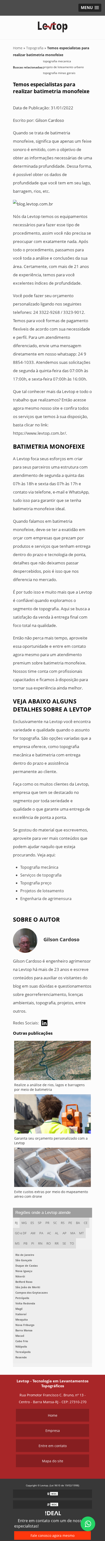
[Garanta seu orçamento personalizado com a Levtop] (52, 1115)
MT (81, 1233)
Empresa (52, 1430)
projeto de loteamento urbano (63, 67)
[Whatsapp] (88, 1523)
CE (85, 1223)
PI (32, 1243)
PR (47, 1223)
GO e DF (21, 1233)
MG (24, 1223)
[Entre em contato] (33, 203)
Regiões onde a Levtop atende (43, 1212)
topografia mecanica (57, 61)
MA (72, 1233)
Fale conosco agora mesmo (52, 1535)
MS (17, 1243)
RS (62, 1223)
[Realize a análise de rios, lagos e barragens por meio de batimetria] (52, 1062)
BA (78, 1223)
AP (64, 1233)
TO (72, 1243)
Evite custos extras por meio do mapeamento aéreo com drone (51, 1194)
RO (48, 1243)
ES (32, 1223)
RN (40, 1243)
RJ (16, 1223)
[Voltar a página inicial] (52, 25)
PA (41, 1233)
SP (40, 1223)
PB (25, 1243)
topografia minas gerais (59, 73)
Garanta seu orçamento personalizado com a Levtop (51, 1140)
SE (64, 1243)
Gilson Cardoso (49, 120)
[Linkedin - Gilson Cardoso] (44, 1023)
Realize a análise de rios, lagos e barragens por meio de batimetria (49, 1087)
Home (52, 1415)
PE (70, 1223)
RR (57, 1243)
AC (49, 1233)
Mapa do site (52, 1461)
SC (55, 1223)
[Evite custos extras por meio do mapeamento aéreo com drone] (52, 1168)
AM (33, 1233)
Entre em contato (53, 1445)
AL (57, 1233)
